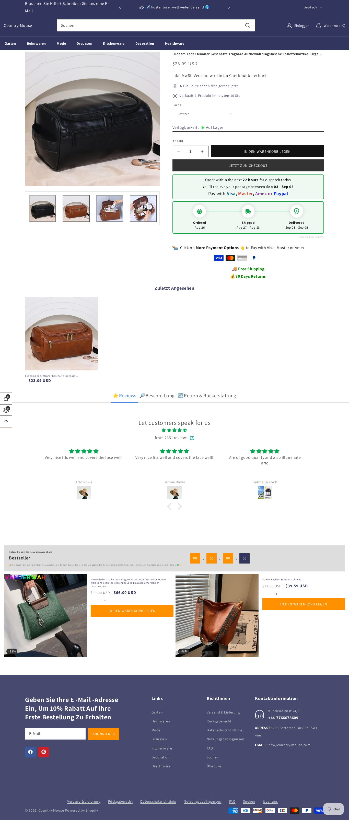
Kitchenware (162, 748)
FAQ (210, 748)
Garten (157, 712)
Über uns (214, 766)
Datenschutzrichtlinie (224, 730)
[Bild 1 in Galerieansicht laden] (42, 208)
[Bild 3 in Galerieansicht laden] (109, 208)
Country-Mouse (51, 810)
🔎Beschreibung (157, 395)
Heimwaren (161, 721)
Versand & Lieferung (223, 712)
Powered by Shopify (81, 810)
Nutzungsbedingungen (225, 738)
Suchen (213, 757)
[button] (229, 7)
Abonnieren (103, 733)
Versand (201, 75)
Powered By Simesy (311, 237)
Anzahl (177, 141)
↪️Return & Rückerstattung (207, 395)
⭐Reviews (124, 395)
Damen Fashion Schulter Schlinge (282, 579)
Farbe (177, 105)
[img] (174, 430)
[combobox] (156, 25)
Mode (156, 730)
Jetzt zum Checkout (248, 165)
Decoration (161, 757)
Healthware (161, 766)
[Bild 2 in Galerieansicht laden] (76, 208)
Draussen (159, 738)
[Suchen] (248, 25)
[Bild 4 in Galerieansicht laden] (143, 208)
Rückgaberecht (219, 721)
